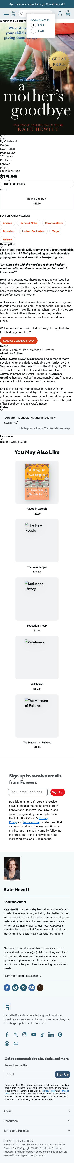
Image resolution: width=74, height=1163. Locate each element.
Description (7, 244)
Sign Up (57, 792)
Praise (4, 407)
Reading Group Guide (13, 442)
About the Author (11, 353)
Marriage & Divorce (42, 350)
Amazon (7, 223)
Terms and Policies (16, 1130)
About (7, 1111)
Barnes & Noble (28, 223)
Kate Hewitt (11, 141)
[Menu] (6, 13)
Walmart (7, 239)
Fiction (4, 350)
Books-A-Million (54, 223)
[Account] (60, 13)
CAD (41, 31)
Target (55, 231)
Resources (7, 436)
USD (41, 25)
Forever (5, 164)
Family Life (19, 350)
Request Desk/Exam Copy (18, 340)
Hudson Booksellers (33, 231)
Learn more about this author (21, 975)
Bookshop (8, 231)
